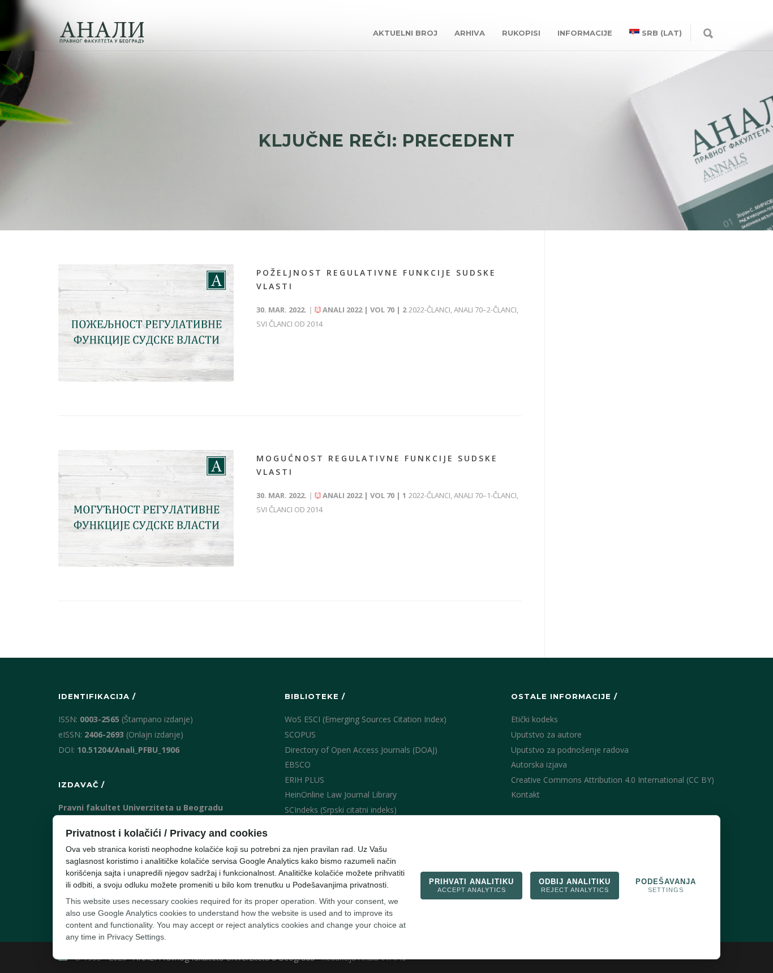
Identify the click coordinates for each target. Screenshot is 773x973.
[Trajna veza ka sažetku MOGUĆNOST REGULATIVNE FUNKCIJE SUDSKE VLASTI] (146, 508)
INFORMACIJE (584, 32)
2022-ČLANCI (429, 310)
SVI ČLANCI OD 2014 (289, 324)
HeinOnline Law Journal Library (341, 794)
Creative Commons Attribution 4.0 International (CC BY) (612, 779)
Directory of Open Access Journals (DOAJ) (361, 749)
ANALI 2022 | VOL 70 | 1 (364, 495)
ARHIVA (469, 32)
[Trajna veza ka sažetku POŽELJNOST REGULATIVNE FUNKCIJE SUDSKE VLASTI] (146, 323)
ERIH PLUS (304, 779)
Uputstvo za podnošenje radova (570, 749)
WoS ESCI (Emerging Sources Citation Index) (365, 719)
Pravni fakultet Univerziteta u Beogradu (140, 807)
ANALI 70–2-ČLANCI (485, 310)
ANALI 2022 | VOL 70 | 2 (364, 310)
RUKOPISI (521, 32)
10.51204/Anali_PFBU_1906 (128, 749)
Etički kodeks (534, 719)
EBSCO (298, 764)
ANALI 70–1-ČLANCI (485, 495)
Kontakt (525, 794)
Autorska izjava (539, 764)
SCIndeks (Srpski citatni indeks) (341, 809)
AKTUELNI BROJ (405, 32)
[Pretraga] (708, 34)
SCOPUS (300, 734)
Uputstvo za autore (546, 734)
